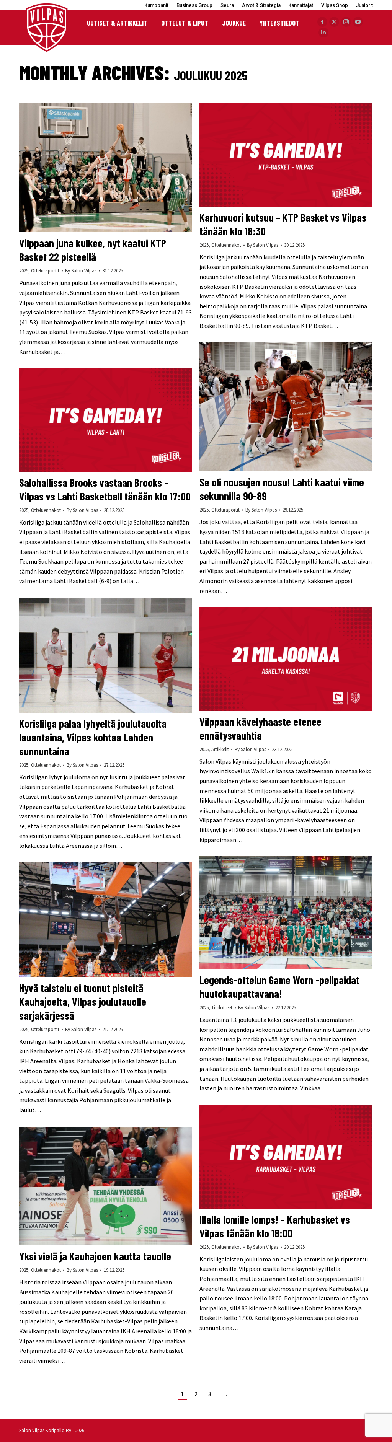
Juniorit (364, 5)
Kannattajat (300, 5)
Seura (227, 5)
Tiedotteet (221, 1007)
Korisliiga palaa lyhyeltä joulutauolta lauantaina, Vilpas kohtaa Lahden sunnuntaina (93, 737)
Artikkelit (220, 749)
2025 (23, 270)
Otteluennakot (226, 245)
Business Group (194, 5)
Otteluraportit (45, 270)
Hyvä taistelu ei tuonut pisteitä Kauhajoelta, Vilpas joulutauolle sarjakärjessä (82, 1001)
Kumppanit (156, 5)
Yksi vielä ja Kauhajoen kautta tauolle (95, 1256)
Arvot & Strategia (261, 5)
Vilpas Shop (334, 5)
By (80, 270)
